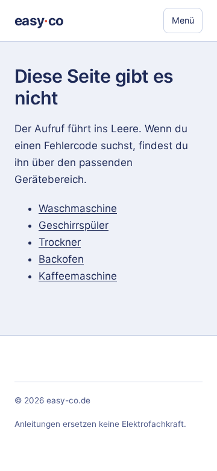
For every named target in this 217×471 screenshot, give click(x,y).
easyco (38, 20)
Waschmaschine (78, 208)
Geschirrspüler (73, 225)
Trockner (60, 242)
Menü (183, 20)
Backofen (61, 259)
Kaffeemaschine (78, 276)
